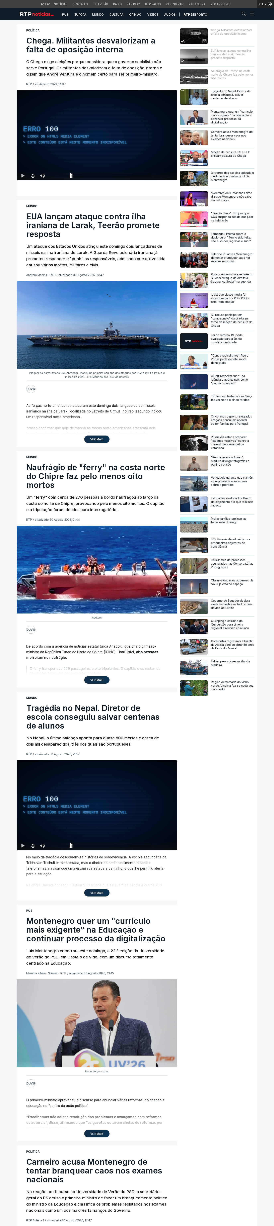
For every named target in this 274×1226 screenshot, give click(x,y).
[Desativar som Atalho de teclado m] (42, 175)
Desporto (80, 4)
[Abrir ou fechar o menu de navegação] (251, 14)
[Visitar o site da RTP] (45, 4)
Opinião (135, 14)
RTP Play (133, 4)
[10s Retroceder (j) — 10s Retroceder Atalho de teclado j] (33, 175)
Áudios (170, 14)
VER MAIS (97, 439)
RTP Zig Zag (175, 4)
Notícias (60, 4)
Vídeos (152, 14)
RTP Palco (153, 4)
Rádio (117, 4)
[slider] (111, 176)
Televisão (100, 4)
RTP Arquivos (220, 4)
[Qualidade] (161, 175)
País (65, 14)
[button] (245, 14)
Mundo (98, 14)
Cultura (116, 14)
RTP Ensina (197, 4)
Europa (80, 14)
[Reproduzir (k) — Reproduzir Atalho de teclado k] (23, 175)
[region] (97, 135)
